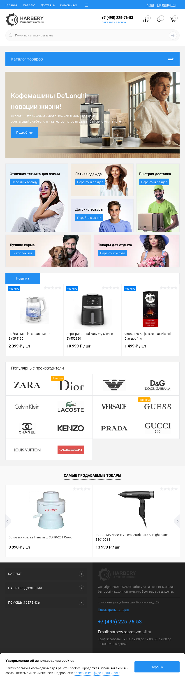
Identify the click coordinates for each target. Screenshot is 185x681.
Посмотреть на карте (113, 610)
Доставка (48, 5)
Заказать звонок (114, 22)
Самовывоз (69, 5)
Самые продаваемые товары (92, 475)
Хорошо (157, 667)
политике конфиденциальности (97, 673)
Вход (150, 5)
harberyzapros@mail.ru (130, 631)
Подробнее (24, 132)
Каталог (29, 5)
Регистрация (166, 5)
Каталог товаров (27, 59)
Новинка (22, 278)
